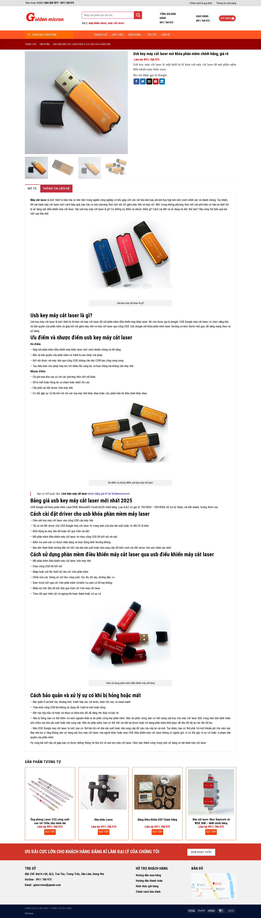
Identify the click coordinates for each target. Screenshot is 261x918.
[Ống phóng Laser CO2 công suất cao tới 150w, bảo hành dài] (50, 792)
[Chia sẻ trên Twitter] (143, 81)
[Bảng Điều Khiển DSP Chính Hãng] (157, 792)
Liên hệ (165, 34)
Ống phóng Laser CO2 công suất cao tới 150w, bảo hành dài (49, 821)
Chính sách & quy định (201, 3)
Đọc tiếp (50, 832)
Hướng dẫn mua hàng (148, 875)
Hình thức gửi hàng (147, 886)
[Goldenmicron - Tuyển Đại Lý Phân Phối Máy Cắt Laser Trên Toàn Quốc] (44, 18)
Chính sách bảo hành (148, 891)
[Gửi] (138, 15)
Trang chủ (100, 34)
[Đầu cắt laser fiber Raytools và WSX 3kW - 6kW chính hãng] (211, 792)
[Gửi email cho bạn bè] (149, 81)
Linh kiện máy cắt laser (74, 493)
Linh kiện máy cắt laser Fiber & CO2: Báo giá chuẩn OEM (81, 44)
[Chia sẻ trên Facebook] (136, 81)
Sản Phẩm (134, 34)
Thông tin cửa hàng (226, 3)
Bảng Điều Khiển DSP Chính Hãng (157, 819)
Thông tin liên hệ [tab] (56, 188)
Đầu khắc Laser (103, 819)
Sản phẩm (45, 44)
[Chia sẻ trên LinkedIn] (162, 81)
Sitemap (29, 913)
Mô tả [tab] (32, 188)
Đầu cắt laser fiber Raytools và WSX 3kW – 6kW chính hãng (211, 821)
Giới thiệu (118, 34)
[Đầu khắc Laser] (103, 792)
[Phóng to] (29, 149)
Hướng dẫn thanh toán (149, 880)
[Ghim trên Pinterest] (156, 81)
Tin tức (152, 34)
